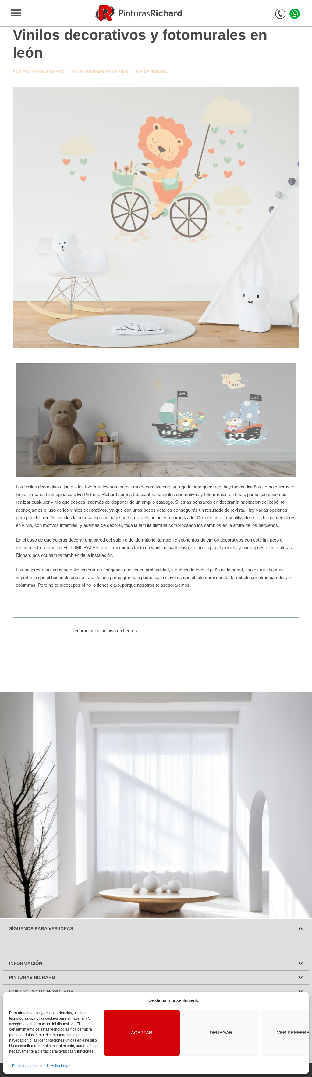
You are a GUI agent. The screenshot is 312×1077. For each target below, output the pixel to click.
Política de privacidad (30, 1066)
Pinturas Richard (44, 72)
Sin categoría (152, 72)
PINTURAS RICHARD (32, 977)
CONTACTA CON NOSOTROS (41, 991)
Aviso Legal (60, 1066)
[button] (156, 928)
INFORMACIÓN (25, 963)
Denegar (221, 1032)
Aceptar (141, 1032)
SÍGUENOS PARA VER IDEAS (41, 928)
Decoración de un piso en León (102, 630)
